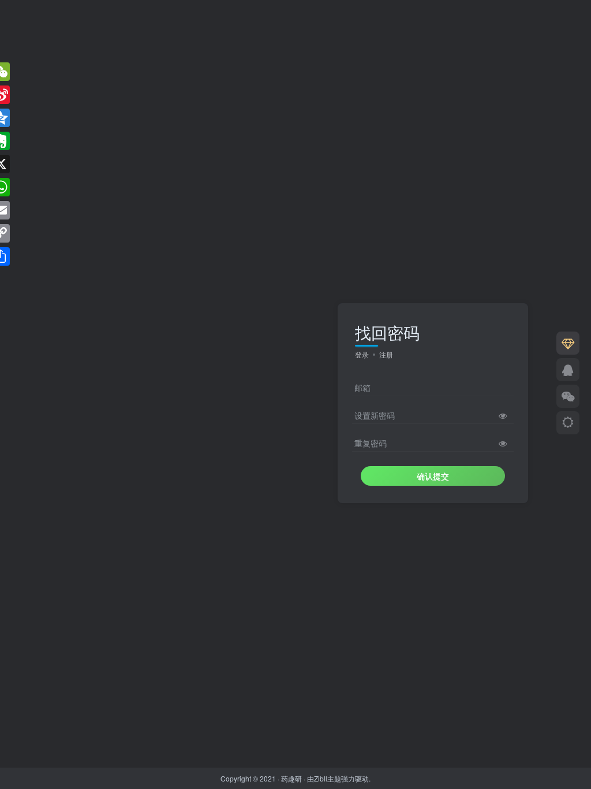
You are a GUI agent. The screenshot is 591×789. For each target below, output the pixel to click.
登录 (362, 354)
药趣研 (291, 778)
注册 (386, 354)
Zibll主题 (327, 778)
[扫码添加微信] (567, 396)
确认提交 (433, 476)
